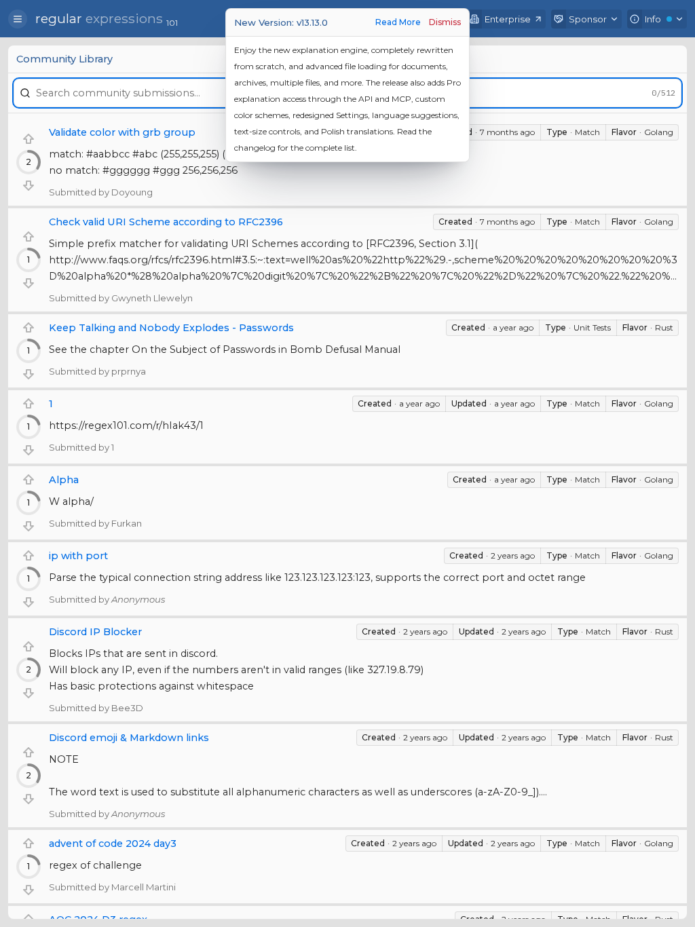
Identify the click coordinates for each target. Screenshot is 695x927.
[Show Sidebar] (17, 19)
